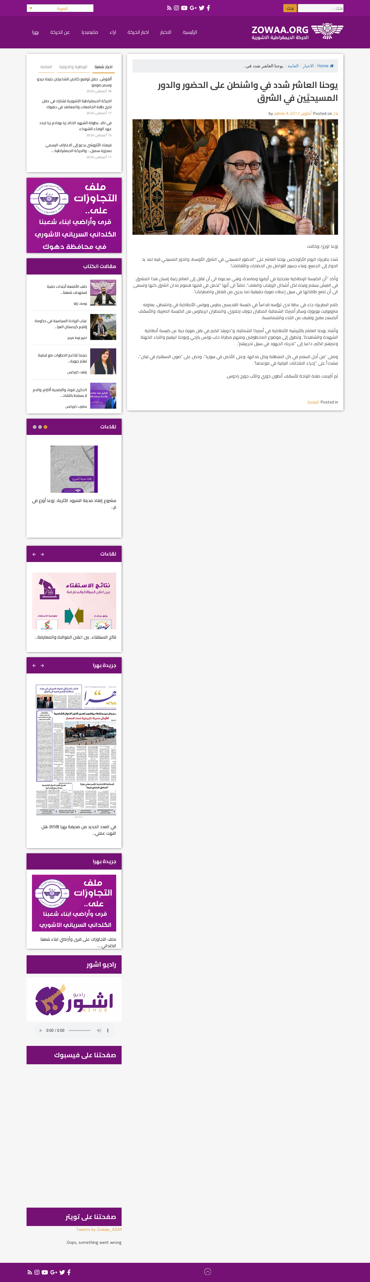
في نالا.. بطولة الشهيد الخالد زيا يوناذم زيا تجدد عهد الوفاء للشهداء (75, 125)
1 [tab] (45, 427)
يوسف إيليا (80, 303)
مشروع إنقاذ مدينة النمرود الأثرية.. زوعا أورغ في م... (74, 503)
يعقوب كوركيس (76, 406)
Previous (43, 553)
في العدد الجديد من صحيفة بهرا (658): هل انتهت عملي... (78, 829)
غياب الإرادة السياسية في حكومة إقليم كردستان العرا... (61, 323)
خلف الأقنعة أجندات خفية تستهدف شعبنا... (67, 289)
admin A (281, 113)
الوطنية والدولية (73, 66)
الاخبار (308, 65)
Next (34, 553)
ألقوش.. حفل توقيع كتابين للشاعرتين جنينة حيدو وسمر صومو (74, 81)
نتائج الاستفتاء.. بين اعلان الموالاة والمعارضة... (75, 637)
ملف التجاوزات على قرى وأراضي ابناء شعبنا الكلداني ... (78, 942)
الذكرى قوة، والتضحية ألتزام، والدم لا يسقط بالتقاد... (60, 392)
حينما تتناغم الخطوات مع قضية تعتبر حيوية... (62, 358)
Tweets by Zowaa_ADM (99, 1229)
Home (323, 65)
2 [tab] (40, 427)
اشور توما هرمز (77, 338)
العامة (293, 65)
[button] (60, 8)
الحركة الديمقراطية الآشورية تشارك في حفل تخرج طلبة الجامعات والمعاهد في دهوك (77, 103)
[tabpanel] (74, 481)
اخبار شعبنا (104, 66)
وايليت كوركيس (77, 372)
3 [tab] (34, 427)
